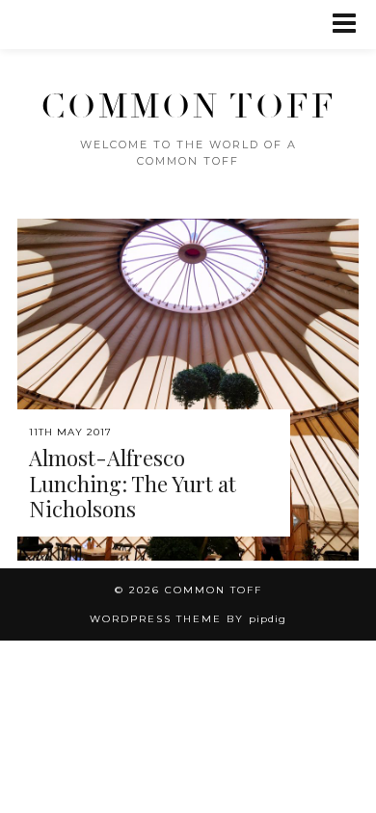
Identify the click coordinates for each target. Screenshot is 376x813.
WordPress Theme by (188, 619)
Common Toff (188, 106)
